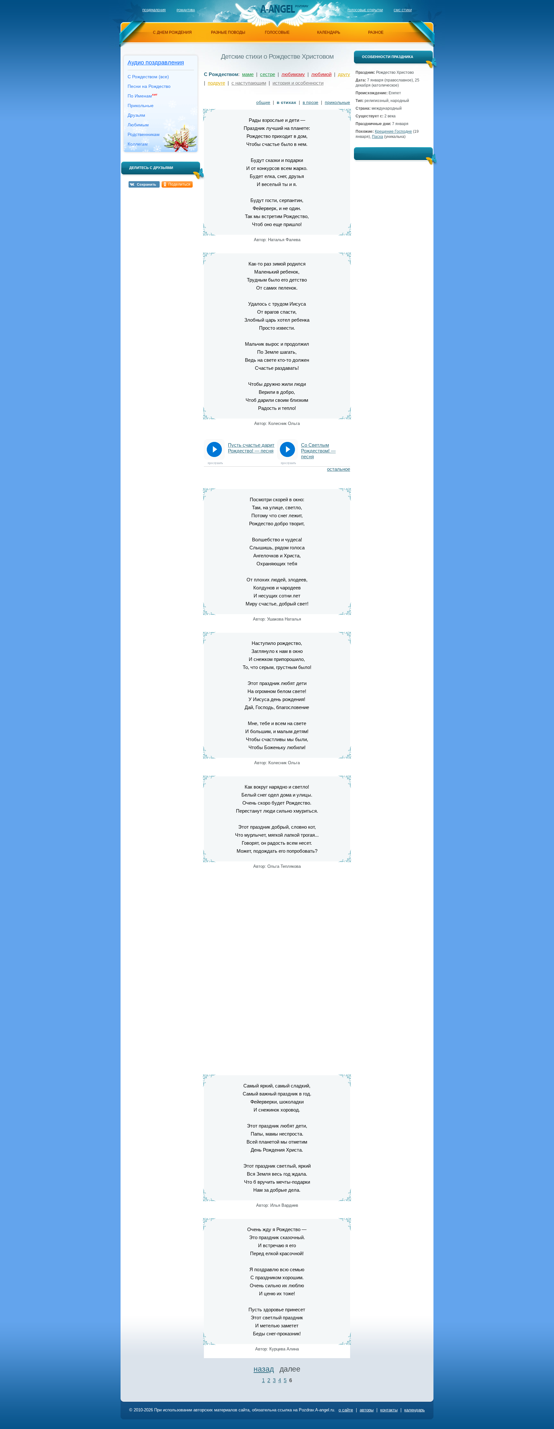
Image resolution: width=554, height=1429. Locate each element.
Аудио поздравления (156, 62)
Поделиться (179, 184)
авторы (367, 1410)
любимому (293, 74)
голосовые (277, 32)
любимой (321, 74)
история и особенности (298, 83)
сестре (267, 74)
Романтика (186, 10)
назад (264, 1369)
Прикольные (141, 105)
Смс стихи (403, 10)
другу (344, 74)
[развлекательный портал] (277, 8)
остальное (338, 469)
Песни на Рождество (149, 86)
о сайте (346, 1410)
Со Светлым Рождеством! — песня (318, 450)
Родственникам (144, 134)
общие (263, 102)
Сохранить (146, 184)
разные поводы (228, 32)
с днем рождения (172, 32)
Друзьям (136, 115)
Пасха (377, 136)
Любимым (138, 124)
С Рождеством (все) (148, 76)
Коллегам (138, 144)
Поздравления (154, 10)
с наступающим (248, 83)
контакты (389, 1410)
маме (248, 74)
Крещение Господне (393, 131)
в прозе (310, 102)
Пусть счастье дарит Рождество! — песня (251, 447)
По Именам (142, 95)
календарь (328, 32)
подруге (216, 83)
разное (375, 32)
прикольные (337, 102)
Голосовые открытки (365, 10)
